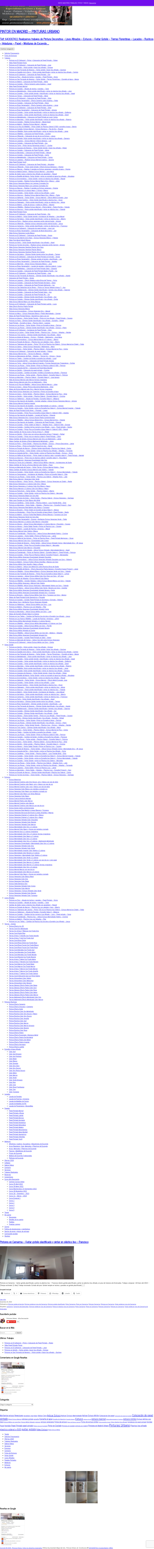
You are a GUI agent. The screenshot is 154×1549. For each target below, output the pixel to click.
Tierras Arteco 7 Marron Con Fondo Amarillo (23, 971)
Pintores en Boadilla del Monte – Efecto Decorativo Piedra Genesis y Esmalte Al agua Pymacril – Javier (43, 569)
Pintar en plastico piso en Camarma (64, 1307)
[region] (77, 1487)
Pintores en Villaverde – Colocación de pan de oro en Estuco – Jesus (32, 136)
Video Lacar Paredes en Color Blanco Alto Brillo (24, 500)
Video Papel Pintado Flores (18, 63)
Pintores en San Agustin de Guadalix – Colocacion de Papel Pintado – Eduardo (35, 422)
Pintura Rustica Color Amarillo (19, 1018)
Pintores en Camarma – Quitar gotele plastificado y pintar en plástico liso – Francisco (38, 226)
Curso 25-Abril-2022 (16, 1184)
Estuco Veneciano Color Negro (19, 796)
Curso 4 (11, 1208)
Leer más (3, 1299)
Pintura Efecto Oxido (16, 1009)
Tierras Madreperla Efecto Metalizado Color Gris (25, 997)
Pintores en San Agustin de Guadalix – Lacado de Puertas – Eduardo (32, 415)
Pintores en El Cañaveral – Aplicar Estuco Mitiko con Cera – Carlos (31, 642)
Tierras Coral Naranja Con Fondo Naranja (22, 957)
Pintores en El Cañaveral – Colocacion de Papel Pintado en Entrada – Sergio (34, 257)
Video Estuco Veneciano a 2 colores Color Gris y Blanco (27, 484)
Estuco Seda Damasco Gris (18, 883)
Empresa (7, 1448)
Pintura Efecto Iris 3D (16, 926)
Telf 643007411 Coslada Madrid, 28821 (101, 1548)
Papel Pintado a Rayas (16, 1113)
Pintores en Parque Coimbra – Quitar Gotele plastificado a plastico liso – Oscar (36, 200)
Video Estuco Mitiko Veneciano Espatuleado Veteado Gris (28, 635)
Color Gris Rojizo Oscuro (17, 1070)
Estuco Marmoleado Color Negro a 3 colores (24, 836)
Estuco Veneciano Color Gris (18, 879)
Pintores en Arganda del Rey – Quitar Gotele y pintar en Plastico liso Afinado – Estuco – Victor (41, 453)
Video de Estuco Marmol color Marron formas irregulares (28, 380)
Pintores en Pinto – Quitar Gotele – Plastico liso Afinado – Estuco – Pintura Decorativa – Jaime (41, 443)
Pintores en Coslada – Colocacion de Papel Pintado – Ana (28, 143)
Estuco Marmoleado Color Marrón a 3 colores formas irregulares (30, 864)
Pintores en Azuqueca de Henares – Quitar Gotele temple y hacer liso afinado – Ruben (38, 148)
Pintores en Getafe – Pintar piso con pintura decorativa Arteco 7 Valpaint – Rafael (36, 434)
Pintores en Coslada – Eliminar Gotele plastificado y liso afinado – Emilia (33, 299)
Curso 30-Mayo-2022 (16, 1186)
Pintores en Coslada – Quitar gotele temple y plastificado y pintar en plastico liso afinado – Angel (42, 93)
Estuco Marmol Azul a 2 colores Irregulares (23, 831)
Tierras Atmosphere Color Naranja (20, 983)
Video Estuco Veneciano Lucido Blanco (21, 233)
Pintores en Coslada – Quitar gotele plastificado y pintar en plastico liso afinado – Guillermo (40, 112)
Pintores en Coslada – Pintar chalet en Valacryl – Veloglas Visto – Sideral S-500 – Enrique (39, 424)
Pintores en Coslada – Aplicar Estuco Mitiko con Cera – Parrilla (30, 626)
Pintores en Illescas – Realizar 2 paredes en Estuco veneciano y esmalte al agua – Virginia (39, 169)
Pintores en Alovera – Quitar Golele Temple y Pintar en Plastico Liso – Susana (35, 526)
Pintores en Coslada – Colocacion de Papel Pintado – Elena (29, 103)
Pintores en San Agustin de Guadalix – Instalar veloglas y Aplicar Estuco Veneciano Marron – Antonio (43, 401)
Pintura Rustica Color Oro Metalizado (21, 1011)
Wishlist (7, 1236)
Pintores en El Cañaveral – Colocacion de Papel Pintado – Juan (30, 273)
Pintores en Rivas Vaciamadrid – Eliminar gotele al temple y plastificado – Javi (35, 259)
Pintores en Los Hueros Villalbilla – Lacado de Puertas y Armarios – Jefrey (34, 618)
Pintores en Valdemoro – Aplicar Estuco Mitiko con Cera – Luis (30, 604)
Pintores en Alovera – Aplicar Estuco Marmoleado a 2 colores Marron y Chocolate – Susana (39, 524)
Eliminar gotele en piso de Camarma (35, 1304)
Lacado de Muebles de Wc (17, 1103)
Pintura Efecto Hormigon (17, 1044)
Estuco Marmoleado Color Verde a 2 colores (23, 857)
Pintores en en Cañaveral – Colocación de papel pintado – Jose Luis (32, 228)
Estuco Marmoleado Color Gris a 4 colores (23, 867)
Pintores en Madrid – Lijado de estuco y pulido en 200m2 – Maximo (31, 204)
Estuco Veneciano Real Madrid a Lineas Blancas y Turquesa (29, 810)
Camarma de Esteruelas (21, 1307)
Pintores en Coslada (68, 1426)
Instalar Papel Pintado (13, 1425)
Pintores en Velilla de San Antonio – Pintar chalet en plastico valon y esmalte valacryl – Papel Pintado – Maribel (46, 455)
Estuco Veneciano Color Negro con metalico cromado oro (28, 791)
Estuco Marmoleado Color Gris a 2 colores (23, 827)
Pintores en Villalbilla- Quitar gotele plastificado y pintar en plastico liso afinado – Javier (38, 131)
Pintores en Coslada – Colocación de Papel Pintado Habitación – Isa (32, 285)
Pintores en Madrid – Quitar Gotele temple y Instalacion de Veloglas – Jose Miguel (36, 216)
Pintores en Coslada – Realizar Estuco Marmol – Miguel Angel (30, 122)
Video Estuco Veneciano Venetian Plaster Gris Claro (26, 247)
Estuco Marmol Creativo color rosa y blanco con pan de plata (29, 786)
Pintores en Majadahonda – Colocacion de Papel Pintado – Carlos (31, 157)
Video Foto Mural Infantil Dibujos (20, 240)
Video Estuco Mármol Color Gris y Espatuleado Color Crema (29, 540)
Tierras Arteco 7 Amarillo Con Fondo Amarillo (24, 935)
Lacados (7, 1094)
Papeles (7, 1108)
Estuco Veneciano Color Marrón (19, 888)
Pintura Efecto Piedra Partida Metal (21, 1037)
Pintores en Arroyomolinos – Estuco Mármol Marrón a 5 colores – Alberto (33, 339)
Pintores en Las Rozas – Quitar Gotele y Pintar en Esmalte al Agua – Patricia (35, 325)
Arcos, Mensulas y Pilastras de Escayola (22, 1148)
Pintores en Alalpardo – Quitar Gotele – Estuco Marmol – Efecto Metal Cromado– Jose (38, 197)
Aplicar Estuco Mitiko (90, 1415)
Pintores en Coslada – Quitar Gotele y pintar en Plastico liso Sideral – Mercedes (36, 493)
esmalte (36, 1419)
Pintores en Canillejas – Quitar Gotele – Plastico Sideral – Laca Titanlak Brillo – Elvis (37, 503)
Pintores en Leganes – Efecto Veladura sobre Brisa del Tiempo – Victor (33, 280)
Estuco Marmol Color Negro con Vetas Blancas (24, 794)
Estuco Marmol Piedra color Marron (21, 801)
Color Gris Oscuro (15, 1068)
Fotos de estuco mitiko (89, 1422)
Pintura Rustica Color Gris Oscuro (20, 1016)
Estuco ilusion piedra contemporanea (21, 808)
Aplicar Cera (42, 1415)
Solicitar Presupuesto (12, 53)
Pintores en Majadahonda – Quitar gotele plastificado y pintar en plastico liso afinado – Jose (40, 91)
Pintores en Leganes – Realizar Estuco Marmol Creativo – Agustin (31, 160)
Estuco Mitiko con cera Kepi (12, 1422)
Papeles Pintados (10, 1460)
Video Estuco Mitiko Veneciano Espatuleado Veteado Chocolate (30, 557)
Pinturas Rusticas (11, 1002)
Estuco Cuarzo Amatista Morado (20, 798)
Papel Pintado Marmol (16, 1111)
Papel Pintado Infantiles (17, 1137)
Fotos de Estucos (11, 55)
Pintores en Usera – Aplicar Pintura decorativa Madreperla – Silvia (31, 387)
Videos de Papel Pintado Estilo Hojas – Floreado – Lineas (28, 410)
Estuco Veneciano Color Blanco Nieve (21, 876)
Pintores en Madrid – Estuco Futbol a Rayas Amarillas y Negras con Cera (33, 562)
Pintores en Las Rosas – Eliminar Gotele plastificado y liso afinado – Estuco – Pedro (38, 327)
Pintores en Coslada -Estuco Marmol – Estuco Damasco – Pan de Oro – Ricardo (36, 129)
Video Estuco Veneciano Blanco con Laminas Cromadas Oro (29, 183)
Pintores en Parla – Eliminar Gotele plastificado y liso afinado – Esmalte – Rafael (36, 320)
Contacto (8, 1167)
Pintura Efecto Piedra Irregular (19, 1042)
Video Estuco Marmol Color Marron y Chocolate (24, 547)
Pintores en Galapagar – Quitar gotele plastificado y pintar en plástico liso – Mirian (37, 202)
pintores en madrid (81, 1426)
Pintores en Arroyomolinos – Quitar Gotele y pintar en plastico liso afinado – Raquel (37, 178)
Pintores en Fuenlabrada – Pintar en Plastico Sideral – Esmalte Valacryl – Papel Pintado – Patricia (42, 552)
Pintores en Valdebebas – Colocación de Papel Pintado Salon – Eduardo (33, 268)
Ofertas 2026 (9, 1160)
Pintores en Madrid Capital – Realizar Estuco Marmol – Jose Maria (31, 171)
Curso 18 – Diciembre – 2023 (19, 1193)
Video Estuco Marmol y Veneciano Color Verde (24, 479)
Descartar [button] (92, 3)
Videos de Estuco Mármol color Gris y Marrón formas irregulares (30, 389)
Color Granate (13, 1063)
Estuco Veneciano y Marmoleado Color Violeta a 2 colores (28, 855)
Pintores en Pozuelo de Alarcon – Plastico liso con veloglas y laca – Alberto (34, 342)
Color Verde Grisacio (15, 1080)
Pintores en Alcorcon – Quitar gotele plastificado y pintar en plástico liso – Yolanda (37, 209)
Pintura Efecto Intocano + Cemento (21, 1006)
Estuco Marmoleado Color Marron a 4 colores (24, 872)
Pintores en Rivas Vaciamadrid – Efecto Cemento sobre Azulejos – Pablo (33, 100)
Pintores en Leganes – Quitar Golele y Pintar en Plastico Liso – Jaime (32, 536)
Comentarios (9, 1177)
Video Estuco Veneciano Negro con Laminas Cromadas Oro (28, 186)
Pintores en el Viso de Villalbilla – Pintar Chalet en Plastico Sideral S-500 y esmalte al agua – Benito (43, 126)
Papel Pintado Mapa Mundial (18, 1132)
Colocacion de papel (106, 1415)
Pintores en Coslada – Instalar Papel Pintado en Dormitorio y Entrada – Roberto (36, 600)
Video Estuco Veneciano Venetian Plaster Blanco (25, 249)
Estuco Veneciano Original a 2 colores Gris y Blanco (26, 815)
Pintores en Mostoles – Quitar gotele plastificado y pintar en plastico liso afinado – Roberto (40, 119)
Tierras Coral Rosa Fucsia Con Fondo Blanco (24, 945)
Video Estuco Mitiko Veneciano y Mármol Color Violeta (27, 583)
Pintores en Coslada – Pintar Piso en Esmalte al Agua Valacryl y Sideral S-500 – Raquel (38, 429)
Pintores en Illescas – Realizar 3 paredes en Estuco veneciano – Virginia (33, 188)
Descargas (12, 1217)
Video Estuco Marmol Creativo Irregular (22, 403)
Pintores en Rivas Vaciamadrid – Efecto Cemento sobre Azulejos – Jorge (33, 105)
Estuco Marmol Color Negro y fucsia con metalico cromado (28, 829)
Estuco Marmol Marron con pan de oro (21, 869)
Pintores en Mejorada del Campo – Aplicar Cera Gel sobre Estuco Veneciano (34, 640)
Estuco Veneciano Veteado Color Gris (21, 846)
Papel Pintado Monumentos (18, 1129)
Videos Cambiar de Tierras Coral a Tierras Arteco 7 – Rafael (29, 432)
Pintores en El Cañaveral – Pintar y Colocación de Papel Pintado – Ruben (33, 60)
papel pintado (28, 1425)
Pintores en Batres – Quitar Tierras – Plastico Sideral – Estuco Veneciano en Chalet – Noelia (40, 481)
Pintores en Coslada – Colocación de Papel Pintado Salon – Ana (30, 292)
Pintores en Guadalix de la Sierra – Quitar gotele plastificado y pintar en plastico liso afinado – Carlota (43, 72)
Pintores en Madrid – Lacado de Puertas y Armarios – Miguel (29, 529)
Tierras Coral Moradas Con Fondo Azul (21, 950)
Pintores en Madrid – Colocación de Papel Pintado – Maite (28, 81)
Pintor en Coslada (54, 1425)
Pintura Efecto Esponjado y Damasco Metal (23, 1035)
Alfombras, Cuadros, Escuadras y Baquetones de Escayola (28, 1144)
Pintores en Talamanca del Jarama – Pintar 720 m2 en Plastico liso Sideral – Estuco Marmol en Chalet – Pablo (46, 344)
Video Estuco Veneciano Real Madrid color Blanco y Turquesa (29, 507)
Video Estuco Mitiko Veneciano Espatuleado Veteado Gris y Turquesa (32, 592)
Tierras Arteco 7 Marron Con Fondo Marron (23, 969)
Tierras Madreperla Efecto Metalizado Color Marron (26, 999)
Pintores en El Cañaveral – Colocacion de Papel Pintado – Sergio (30, 235)
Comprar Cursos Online (16, 1182)
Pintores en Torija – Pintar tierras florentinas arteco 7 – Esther (30, 145)
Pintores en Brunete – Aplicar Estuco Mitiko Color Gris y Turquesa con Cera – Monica (37, 595)
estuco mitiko (129, 1418)
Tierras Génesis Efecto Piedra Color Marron (23, 995)
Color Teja (12, 1089)
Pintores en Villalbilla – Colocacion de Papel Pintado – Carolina (30, 133)
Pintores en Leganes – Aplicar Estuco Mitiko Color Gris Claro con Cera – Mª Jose (36, 576)
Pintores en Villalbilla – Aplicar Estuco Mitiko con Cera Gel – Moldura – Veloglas (35, 633)
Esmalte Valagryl (70, 1419)
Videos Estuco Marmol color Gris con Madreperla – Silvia (28, 382)
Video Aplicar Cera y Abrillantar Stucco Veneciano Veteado (28, 602)
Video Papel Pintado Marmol (18, 86)
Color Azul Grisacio (15, 1054)
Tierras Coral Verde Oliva (17, 933)
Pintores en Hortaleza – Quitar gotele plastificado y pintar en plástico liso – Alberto (37, 219)
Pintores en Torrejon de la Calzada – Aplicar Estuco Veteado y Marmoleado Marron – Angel (39, 550)
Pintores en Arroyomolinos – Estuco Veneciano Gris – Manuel (29, 311)
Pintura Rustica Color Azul (17, 1021)
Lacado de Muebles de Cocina (19, 1101)
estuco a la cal (87, 1419)
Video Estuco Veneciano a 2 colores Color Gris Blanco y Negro (29, 486)
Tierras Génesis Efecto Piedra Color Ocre (23, 988)
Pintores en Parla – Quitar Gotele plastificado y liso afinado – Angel (31, 242)
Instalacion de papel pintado (137, 1422)
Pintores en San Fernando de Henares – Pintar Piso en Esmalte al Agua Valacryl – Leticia (39, 574)
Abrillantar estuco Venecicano (11, 1415)
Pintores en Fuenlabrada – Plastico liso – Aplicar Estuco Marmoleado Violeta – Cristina (38, 533)
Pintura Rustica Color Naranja (19, 1028)
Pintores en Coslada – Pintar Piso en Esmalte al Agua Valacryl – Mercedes (34, 545)
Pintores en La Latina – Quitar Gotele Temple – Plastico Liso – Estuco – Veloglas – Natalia (40, 332)
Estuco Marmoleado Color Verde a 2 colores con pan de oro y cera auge (33, 860)
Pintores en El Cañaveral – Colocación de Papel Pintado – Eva (29, 74)
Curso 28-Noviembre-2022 (18, 1191)
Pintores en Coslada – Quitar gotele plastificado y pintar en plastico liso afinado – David (39, 115)
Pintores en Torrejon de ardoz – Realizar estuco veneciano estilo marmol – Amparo (37, 245)
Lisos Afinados (9, 898)
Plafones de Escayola (16, 1158)
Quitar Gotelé (9, 644)
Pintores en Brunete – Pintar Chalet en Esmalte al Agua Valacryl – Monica (34, 510)
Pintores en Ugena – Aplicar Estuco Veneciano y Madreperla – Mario (32, 346)
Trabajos (7, 58)
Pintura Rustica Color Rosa (18, 1030)
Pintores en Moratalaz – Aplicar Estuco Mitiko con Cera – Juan (30, 611)
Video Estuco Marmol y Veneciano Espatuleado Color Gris (28, 460)
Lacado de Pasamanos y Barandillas (21, 1106)
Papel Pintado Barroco (16, 1118)
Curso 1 (11, 1200)
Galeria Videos (9, 1165)
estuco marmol (98, 1419)
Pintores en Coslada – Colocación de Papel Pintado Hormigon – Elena (32, 283)
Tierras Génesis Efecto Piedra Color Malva (23, 992)
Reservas (8, 1174)
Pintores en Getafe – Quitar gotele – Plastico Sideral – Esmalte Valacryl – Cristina (37, 396)
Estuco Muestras (15, 779)
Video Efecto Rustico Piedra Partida (21, 306)
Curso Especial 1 (14, 1198)
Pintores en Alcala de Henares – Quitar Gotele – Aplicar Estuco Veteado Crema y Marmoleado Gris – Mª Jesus (46, 543)
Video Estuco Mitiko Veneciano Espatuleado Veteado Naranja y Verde (32, 590)
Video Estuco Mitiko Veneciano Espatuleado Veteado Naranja (29, 628)
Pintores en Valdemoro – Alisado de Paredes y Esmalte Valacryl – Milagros (34, 398)
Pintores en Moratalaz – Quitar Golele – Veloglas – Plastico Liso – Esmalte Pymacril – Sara (40, 505)
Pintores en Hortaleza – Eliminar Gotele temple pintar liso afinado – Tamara (34, 254)
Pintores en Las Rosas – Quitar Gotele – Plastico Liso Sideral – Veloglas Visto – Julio (38, 477)
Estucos (7, 777)
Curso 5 (11, 1210)
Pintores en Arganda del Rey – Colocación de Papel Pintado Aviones (31, 361)
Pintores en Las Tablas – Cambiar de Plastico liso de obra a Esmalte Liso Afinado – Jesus (39, 616)
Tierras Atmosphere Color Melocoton (21, 980)
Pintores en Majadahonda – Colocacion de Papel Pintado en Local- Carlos (33, 117)
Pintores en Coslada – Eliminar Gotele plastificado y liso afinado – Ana (32, 297)
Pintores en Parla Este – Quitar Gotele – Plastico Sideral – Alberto (31, 491)
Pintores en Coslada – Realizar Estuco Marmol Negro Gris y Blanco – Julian (34, 181)
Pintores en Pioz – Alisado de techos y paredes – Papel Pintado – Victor (33, 77)
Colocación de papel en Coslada (123, 1416)
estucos (37, 1422)
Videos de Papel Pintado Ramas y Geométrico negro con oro (29, 316)
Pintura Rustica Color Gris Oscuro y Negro (23, 1014)
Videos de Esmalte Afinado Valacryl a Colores (24, 614)
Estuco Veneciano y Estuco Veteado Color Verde (25, 891)
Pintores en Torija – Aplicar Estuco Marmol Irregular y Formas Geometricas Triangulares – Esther (42, 363)
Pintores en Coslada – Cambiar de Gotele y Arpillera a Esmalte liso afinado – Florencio (38, 372)
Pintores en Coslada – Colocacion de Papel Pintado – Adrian (29, 150)
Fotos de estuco (60, 1422)
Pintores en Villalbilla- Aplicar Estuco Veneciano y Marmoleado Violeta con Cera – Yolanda (38, 585)
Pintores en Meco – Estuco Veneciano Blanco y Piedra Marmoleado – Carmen (35, 313)
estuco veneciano (47, 1422)
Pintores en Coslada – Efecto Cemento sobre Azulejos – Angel (30, 84)
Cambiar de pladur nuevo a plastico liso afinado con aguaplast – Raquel (33, 174)
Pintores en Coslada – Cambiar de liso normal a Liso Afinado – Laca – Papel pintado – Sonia (40, 914)
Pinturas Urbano (119, 1425)
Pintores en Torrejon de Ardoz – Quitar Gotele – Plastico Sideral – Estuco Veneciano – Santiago (41, 498)
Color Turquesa (14, 1092)
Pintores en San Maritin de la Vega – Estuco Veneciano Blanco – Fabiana (33, 238)
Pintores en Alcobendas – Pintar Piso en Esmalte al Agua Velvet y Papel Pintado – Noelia (39, 512)
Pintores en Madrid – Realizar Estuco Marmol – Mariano (28, 124)
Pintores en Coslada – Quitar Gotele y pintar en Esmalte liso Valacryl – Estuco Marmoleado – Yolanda (43, 472)
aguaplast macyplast (30, 1416)
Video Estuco (42, 1429)
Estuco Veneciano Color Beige (19, 881)
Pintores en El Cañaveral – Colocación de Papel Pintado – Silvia (30, 98)
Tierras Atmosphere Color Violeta (20, 978)
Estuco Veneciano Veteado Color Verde (22, 848)
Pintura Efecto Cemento (17, 1004)
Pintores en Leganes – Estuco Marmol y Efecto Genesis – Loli (30, 141)
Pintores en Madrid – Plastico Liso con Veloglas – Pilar (27, 607)
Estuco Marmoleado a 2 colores (114, 1419)
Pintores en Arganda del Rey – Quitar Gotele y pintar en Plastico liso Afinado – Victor (37, 751)
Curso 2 (11, 1203)
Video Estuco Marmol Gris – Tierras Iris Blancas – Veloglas (29, 353)
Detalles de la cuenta (16, 1219)
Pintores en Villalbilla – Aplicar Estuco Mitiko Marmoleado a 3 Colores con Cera (35, 623)
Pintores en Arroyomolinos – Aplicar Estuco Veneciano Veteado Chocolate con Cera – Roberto (40, 559)
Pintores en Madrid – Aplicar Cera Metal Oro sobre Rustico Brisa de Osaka (34, 566)
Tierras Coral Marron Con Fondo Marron (22, 966)
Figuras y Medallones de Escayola (20, 1151)
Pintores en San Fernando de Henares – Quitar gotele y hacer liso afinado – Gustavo (37, 70)
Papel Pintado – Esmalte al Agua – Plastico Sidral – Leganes (29, 323)
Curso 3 (11, 1205)
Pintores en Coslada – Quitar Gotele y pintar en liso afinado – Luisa (31, 193)
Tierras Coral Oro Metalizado (18, 928)
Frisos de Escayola (15, 1153)
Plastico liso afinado (138, 1425)
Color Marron (13, 1075)
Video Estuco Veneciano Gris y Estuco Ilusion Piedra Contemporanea (32, 417)
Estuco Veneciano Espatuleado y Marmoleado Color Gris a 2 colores (31, 843)
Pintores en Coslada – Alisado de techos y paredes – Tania (29, 89)
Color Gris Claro (14, 1066)
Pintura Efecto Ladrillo (16, 1047)
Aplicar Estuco (54, 1415)
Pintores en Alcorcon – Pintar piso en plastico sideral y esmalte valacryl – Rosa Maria (38, 458)
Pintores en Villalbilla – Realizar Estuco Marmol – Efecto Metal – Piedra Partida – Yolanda (39, 207)
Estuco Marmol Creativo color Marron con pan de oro (26, 805)
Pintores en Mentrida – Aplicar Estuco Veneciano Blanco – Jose (30, 264)
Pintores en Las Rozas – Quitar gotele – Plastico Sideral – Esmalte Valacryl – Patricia (38, 375)
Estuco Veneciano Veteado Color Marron (22, 824)
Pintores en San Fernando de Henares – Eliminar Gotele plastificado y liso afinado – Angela (39, 275)
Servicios (8, 1170)
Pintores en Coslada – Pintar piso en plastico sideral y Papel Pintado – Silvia (35, 436)
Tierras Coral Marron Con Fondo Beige (21, 964)
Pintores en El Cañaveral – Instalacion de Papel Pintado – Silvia (30, 330)
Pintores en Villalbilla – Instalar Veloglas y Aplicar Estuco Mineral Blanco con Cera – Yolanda (40, 581)
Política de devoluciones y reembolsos (17, 1229)
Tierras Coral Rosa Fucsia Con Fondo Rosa (23, 947)
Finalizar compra (14, 1224)
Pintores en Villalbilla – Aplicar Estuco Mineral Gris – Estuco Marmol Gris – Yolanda (37, 420)
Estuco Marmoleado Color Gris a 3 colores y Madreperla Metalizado (31, 841)
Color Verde (13, 1077)
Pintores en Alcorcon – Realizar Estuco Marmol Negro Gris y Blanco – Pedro (34, 195)
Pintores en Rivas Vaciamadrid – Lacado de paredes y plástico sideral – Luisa (35, 266)
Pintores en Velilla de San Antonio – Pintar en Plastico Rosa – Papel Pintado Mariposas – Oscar (41, 538)
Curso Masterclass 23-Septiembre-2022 (23, 1189)
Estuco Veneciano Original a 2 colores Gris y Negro (26, 817)
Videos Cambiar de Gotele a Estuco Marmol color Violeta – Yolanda (31, 469)
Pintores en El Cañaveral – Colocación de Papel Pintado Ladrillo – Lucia (33, 304)
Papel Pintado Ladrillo (16, 1115)
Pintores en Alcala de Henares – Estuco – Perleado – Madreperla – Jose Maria (35, 337)
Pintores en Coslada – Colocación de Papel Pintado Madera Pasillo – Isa (33, 271)
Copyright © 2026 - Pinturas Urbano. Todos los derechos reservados (21, 1548)
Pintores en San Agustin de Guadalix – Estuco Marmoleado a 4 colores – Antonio (36, 406)
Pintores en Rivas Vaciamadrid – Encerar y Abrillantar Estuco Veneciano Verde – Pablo (38, 519)
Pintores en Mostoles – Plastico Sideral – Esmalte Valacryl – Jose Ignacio (34, 377)
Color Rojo (12, 1082)
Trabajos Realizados (11, 1172)
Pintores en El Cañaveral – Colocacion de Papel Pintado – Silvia (30, 107)
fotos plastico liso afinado (119, 1422)
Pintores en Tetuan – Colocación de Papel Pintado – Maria (28, 96)
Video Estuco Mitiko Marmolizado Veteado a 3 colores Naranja (29, 621)
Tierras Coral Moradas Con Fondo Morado (23, 954)
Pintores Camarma (94, 1304)
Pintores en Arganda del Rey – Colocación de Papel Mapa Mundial (30, 368)
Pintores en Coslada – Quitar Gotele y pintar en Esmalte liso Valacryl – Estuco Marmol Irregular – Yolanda (44, 408)
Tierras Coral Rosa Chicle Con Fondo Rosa (23, 943)
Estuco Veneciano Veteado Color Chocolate (23, 820)
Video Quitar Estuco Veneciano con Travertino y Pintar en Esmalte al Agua (34, 391)
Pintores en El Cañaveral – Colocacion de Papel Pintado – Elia (29, 214)
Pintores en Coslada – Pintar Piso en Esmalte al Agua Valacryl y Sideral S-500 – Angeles (39, 413)
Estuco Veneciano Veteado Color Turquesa (23, 895)
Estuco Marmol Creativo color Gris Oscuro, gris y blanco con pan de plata (33, 782)
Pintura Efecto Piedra (16, 1032)
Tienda (7, 1212)
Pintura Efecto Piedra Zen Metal (20, 1040)
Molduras (8, 1141)
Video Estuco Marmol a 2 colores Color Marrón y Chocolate (28, 521)
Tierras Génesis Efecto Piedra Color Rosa (23, 990)
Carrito (7, 1226)
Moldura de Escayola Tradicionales (20, 1155)
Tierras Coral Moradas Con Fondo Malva (22, 952)
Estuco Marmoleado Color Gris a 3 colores (23, 838)
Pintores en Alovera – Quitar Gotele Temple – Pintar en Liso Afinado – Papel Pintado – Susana (40, 318)
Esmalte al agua (45, 1419)
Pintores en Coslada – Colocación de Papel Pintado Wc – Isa (29, 294)
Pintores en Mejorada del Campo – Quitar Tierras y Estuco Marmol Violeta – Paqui (36, 467)
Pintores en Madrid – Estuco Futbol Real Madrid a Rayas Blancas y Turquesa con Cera (38, 514)
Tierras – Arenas (10, 924)
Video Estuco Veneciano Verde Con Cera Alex (24, 517)
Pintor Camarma (70, 1304)
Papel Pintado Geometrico (17, 1134)
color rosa (12, 1085)
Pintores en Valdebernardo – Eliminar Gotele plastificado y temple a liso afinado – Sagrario (39, 290)
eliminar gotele (27, 1419)
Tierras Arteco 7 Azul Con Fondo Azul (21, 938)
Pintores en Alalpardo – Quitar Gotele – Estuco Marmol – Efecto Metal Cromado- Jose (38, 680)
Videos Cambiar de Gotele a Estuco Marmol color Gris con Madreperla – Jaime (35, 439)
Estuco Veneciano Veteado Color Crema (22, 886)
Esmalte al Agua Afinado (13, 1049)
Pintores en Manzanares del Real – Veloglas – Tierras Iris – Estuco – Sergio (35, 356)
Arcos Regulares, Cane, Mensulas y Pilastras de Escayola (28, 1146)
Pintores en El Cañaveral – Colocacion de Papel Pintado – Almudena (31, 164)
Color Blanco (13, 1061)
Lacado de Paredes (15, 1096)
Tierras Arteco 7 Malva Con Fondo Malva (22, 959)
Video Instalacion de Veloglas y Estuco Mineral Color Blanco (29, 578)
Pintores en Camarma (107, 1304)
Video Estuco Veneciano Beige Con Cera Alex (24, 495)
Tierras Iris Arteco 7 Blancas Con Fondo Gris (24, 931)
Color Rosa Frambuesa (16, 1087)
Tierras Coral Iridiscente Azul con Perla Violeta (24, 976)
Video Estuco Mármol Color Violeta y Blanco (23, 531)
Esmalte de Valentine (59, 1419)
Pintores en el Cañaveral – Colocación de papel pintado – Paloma (30, 351)
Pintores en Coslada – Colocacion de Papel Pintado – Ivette (29, 155)
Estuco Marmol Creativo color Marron (21, 803)
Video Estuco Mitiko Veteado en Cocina (22, 630)
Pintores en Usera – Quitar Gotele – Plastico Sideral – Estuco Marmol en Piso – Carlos (38, 349)
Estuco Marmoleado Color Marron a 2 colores (24, 862)
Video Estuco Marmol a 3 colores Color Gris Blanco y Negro (28, 488)
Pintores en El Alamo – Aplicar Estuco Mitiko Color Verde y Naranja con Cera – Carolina (38, 588)
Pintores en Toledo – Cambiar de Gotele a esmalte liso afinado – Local (32, 358)
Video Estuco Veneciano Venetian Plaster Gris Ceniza (27, 252)
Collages (7, 1163)
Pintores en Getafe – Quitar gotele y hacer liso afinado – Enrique (31, 67)
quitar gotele (29, 1429)
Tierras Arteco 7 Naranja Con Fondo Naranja (23, 961)
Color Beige (13, 1058)
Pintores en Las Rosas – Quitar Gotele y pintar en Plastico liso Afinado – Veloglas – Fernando (40, 450)
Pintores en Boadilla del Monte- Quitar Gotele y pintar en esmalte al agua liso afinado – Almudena (41, 176)
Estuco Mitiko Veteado (28, 1422)
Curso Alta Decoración (12, 1179)
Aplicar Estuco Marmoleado (71, 1415)
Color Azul (12, 1051)
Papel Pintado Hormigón (17, 1120)
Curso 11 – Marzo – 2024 (18, 1196)
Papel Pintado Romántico (17, 1122)
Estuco (79, 1419)
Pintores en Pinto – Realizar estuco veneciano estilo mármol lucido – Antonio (35, 221)
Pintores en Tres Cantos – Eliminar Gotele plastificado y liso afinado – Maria (35, 335)
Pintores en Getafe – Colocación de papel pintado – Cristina (29, 370)
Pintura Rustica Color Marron (18, 1023)
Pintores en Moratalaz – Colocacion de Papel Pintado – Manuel (30, 152)
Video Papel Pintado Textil (17, 162)
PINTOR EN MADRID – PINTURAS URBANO (30, 31)
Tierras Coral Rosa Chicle (17, 940)
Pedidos (11, 1222)
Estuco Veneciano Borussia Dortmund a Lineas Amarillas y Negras (31, 812)
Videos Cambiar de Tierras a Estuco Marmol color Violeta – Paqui (31, 465)
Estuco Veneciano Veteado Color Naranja (22, 822)
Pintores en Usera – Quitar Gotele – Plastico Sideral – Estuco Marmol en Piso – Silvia (38, 394)
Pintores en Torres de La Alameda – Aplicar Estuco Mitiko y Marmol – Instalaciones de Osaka (40, 462)
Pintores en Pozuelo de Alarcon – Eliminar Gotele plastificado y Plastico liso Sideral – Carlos (40, 448)
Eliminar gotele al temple (16, 1304)
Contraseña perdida (11, 1234)
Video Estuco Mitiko (54, 1430)
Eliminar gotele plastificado (56, 1304)
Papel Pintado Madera (16, 1127)
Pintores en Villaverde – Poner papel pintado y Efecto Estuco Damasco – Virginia (36, 167)
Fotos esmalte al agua (104, 1422)
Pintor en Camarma (82, 1304)
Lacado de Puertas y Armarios (19, 1099)
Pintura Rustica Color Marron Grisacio (21, 1025)
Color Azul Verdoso (15, 1056)
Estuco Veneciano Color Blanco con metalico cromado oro (28, 789)
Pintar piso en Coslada (40, 1426)
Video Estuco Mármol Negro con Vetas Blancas (24, 301)
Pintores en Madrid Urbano (98, 1425)
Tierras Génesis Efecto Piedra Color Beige (23, 985)
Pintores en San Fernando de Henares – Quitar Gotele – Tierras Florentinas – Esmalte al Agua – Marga (44, 79)
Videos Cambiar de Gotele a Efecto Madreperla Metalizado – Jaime (31, 441)
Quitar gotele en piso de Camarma (125, 1304)
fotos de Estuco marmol (74, 1422)
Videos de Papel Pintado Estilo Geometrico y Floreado (27, 597)
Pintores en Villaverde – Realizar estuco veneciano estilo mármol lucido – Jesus (36, 223)
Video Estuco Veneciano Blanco (19, 309)
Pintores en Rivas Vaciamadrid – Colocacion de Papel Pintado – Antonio (33, 110)
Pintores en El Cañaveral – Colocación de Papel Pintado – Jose (30, 65)
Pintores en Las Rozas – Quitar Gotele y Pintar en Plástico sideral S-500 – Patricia (37, 365)
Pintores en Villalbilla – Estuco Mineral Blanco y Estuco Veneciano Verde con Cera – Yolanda (40, 571)
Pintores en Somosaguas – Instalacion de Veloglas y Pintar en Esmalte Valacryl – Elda (38, 474)
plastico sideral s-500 (10, 1429)
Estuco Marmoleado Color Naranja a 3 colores (24, 853)
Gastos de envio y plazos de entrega (17, 1231)
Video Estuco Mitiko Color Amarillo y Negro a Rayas (26, 564)
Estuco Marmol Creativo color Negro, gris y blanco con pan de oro (31, 784)
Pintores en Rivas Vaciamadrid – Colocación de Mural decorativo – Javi (32, 230)
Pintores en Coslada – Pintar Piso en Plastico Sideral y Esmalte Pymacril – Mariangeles (38, 555)
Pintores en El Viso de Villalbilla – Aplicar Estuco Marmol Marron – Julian (33, 384)
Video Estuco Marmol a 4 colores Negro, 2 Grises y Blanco (28, 190)
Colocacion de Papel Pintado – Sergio (21, 278)
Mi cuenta (8, 1215)
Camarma (10, 1307)
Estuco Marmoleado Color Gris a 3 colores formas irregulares (29, 834)
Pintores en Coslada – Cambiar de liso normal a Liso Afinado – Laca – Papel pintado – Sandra (40, 427)
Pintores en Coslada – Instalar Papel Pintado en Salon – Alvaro (30, 637)
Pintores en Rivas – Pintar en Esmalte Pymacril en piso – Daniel (30, 446)
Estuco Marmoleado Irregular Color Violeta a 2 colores (27, 850)
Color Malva (13, 1073)
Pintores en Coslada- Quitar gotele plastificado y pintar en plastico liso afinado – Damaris (39, 138)
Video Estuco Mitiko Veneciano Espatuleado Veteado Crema (29, 609)
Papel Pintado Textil (15, 1139)
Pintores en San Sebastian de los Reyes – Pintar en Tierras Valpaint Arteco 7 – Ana (37, 287)
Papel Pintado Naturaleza (17, 1125)
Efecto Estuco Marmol (15, 1419)
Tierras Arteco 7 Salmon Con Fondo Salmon (23, 973)
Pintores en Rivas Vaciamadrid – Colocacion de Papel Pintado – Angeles (33, 261)
